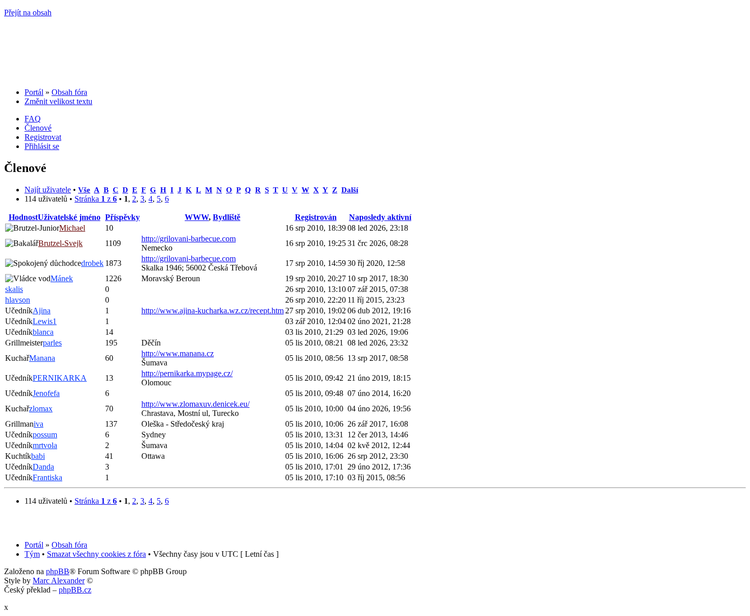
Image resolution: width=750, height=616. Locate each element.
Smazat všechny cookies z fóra (96, 554)
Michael (72, 228)
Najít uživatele (47, 189)
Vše (84, 189)
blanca (43, 332)
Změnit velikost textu (58, 101)
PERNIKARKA (60, 378)
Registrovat (42, 137)
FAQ (32, 118)
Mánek (62, 278)
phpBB (57, 571)
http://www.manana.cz (177, 353)
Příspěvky (122, 217)
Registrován (316, 217)
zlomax (41, 408)
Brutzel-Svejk (60, 243)
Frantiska (47, 477)
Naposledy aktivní (380, 217)
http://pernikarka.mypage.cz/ (187, 373)
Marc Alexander (59, 580)
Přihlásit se (41, 146)
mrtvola (45, 445)
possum (45, 434)
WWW (197, 217)
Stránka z (95, 198)
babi (38, 456)
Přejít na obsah (28, 12)
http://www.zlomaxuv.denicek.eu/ (195, 404)
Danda (43, 466)
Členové (38, 128)
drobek (92, 263)
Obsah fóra (69, 92)
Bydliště (226, 217)
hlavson (17, 299)
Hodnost (23, 217)
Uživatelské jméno (69, 217)
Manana (42, 358)
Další (349, 189)
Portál (33, 92)
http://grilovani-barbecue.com (188, 238)
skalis (14, 289)
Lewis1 (45, 321)
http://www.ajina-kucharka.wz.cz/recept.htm (212, 310)
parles (52, 342)
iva (38, 424)
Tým (32, 554)
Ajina (42, 310)
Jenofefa (46, 393)
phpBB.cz (75, 589)
